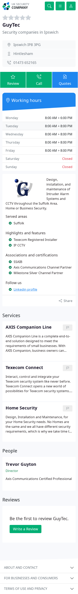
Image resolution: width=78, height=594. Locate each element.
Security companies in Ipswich (30, 32)
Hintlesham (23, 53)
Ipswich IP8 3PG (27, 44)
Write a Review (25, 529)
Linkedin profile (25, 289)
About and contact (21, 567)
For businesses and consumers (31, 578)
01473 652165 (24, 62)
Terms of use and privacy (25, 588)
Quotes (65, 83)
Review (13, 83)
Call (39, 83)
